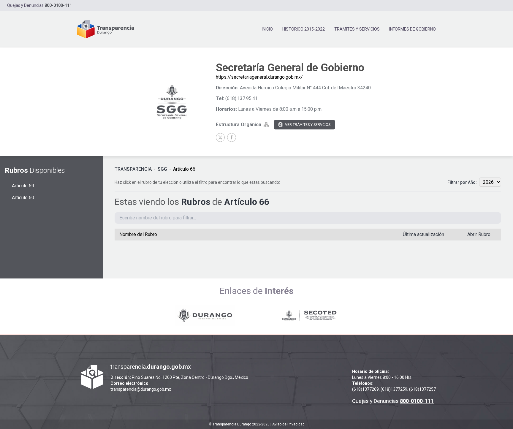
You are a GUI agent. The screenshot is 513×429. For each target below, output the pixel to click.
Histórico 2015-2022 (303, 29)
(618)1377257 (422, 389)
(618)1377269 (365, 389)
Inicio (267, 29)
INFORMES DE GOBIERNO (412, 29)
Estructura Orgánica (238, 124)
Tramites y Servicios (357, 29)
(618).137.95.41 (241, 98)
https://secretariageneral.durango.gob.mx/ (259, 77)
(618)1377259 (394, 389)
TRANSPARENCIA (133, 169)
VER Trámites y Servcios (307, 125)
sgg (162, 169)
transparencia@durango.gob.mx (140, 389)
